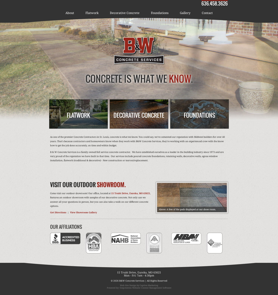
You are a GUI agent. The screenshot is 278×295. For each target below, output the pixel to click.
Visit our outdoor (88, 184)
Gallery (185, 13)
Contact (207, 13)
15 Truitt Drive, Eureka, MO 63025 (130, 193)
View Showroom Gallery (83, 212)
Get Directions (58, 212)
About (69, 13)
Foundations (160, 13)
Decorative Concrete (125, 13)
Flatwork (92, 13)
